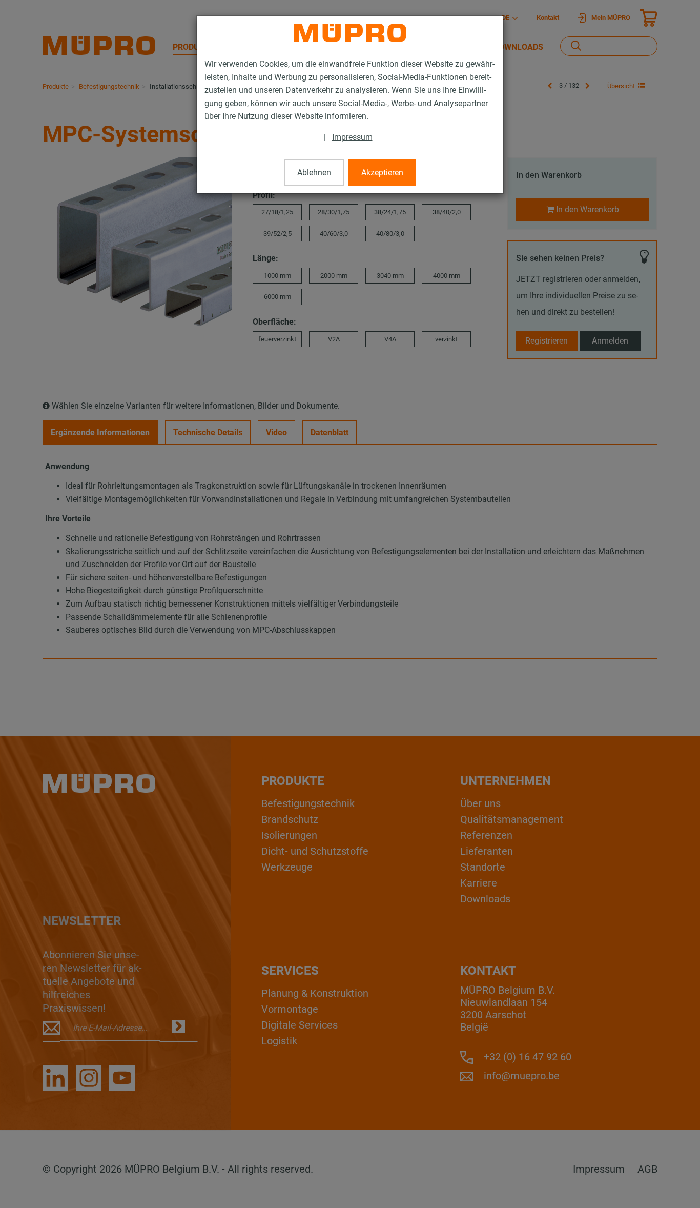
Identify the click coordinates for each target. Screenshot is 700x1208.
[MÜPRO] (350, 33)
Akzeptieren (382, 172)
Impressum (352, 137)
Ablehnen (314, 172)
